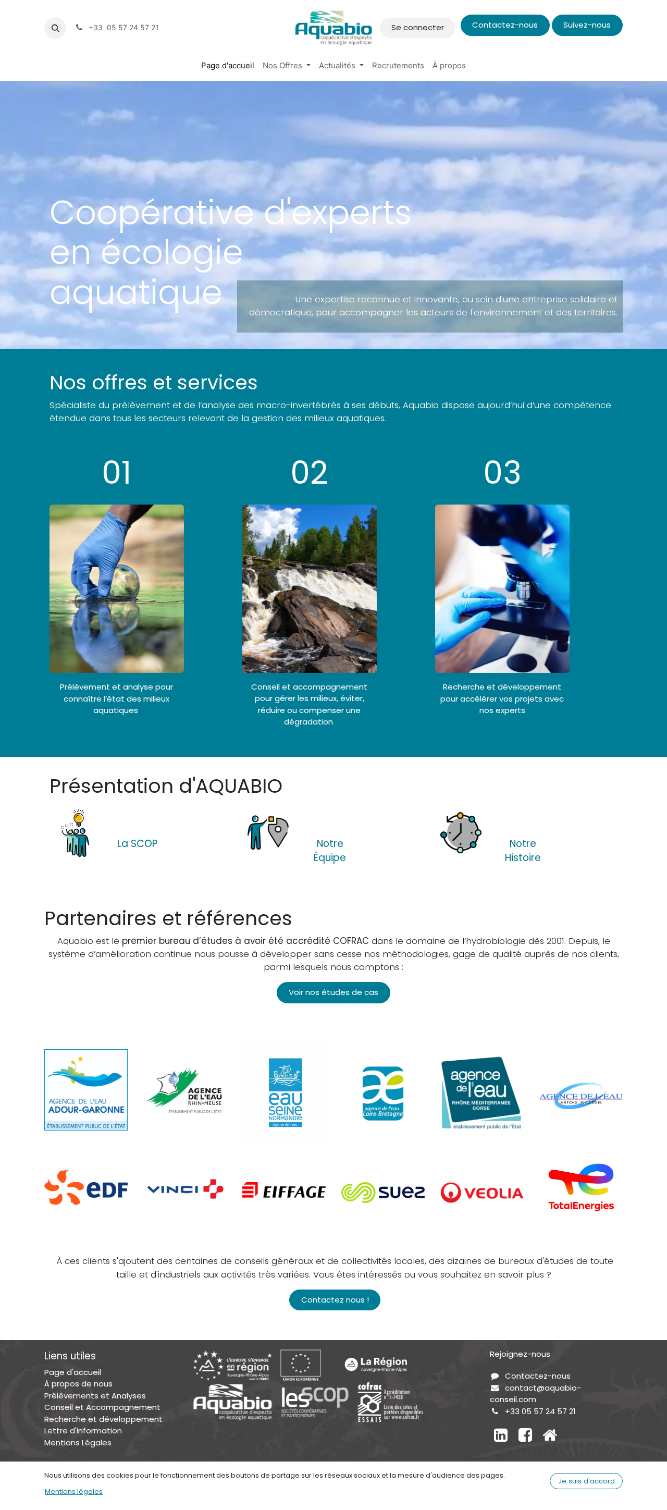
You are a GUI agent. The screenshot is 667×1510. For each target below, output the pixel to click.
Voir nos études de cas (333, 992)
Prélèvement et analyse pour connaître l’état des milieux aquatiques (116, 698)
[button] (55, 28)
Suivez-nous (587, 24)
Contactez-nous (505, 24)
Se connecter (417, 27)
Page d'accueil (72, 1372)
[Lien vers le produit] (75, 831)
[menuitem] (227, 66)
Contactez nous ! (335, 1299)
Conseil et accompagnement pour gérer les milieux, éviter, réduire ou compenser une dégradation (309, 704)
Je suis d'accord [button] (586, 1481)
